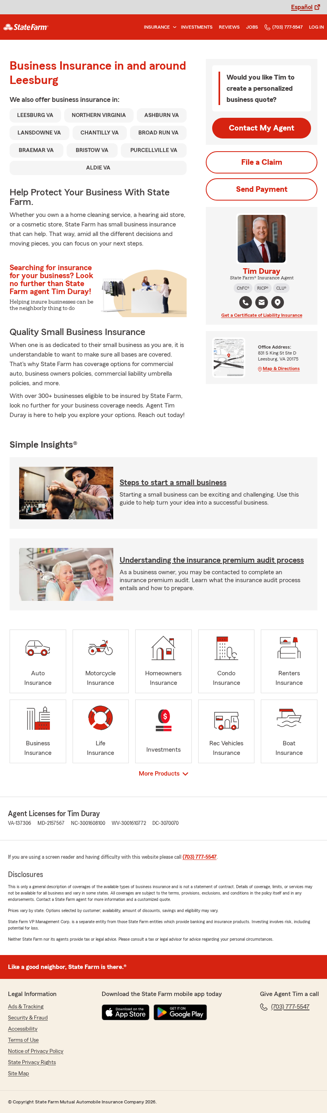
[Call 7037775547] (245, 302)
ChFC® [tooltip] (243, 288)
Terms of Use (23, 1040)
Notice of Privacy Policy (35, 1051)
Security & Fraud (28, 1018)
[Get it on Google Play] (180, 1012)
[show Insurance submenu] (173, 27)
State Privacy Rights (32, 1062)
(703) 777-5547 (287, 27)
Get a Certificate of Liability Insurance (261, 315)
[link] (26, 27)
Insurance (157, 27)
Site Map (18, 1073)
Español (302, 7)
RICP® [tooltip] (262, 288)
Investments (197, 27)
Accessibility (22, 1029)
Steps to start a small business (173, 483)
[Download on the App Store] (126, 1012)
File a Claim (261, 162)
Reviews (229, 27)
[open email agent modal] (261, 303)
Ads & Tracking (25, 1007)
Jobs (252, 27)
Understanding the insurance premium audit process (212, 560)
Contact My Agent (261, 128)
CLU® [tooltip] (281, 288)
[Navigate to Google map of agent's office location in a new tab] (277, 302)
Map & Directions (281, 368)
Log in (316, 27)
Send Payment (262, 189)
